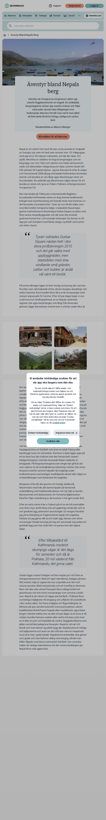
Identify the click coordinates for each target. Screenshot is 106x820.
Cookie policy (58, 423)
